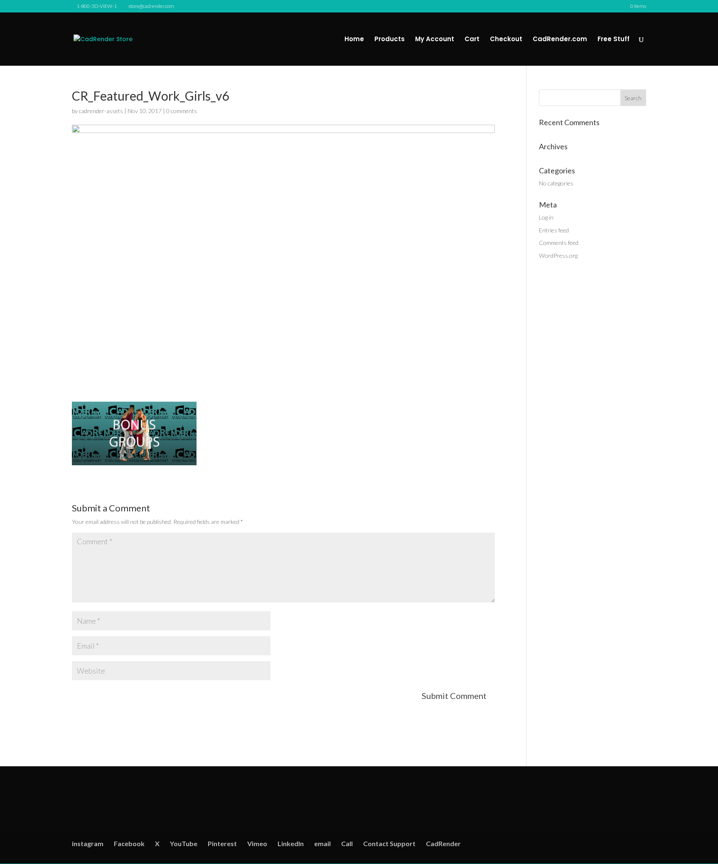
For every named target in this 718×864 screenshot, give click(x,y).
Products (389, 39)
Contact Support (389, 843)
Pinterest (222, 843)
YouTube (183, 843)
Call (347, 843)
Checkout (506, 39)
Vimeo (257, 843)
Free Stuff (613, 39)
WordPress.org (558, 255)
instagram (87, 843)
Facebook (129, 843)
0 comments (181, 110)
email (322, 843)
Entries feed (554, 230)
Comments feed (558, 242)
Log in (546, 217)
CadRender (443, 843)
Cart (472, 39)
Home (354, 39)
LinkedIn (291, 843)
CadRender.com (560, 39)
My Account (434, 39)
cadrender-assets (101, 110)
